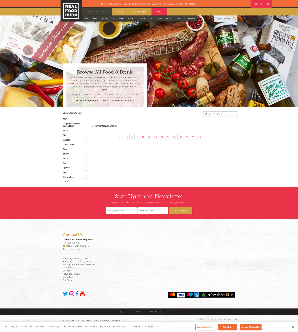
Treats (141, 18)
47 (143, 137)
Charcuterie (118, 18)
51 (168, 137)
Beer (160, 18)
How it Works (69, 268)
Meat (87, 18)
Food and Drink (97, 11)
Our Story (67, 280)
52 (174, 137)
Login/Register (223, 19)
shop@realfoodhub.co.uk (78, 246)
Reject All (227, 327)
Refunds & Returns (71, 274)
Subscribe (181, 210)
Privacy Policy (83, 320)
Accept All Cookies (251, 327)
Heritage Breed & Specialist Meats (79, 264)
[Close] (293, 326)
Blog (122, 312)
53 (180, 137)
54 (187, 137)
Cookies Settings (205, 327)
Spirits (169, 18)
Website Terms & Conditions (107, 320)
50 (162, 137)
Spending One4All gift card (75, 258)
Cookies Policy (67, 320)
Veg (178, 18)
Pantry (131, 18)
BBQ (159, 11)
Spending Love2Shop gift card (77, 261)
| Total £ (263, 4)
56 (199, 137)
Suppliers (140, 11)
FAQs (137, 312)
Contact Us (155, 312)
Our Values (68, 277)
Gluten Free (189, 18)
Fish (95, 18)
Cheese (104, 18)
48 (149, 137)
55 (193, 137)
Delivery (67, 271)
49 (155, 137)
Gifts (120, 11)
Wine (151, 18)
